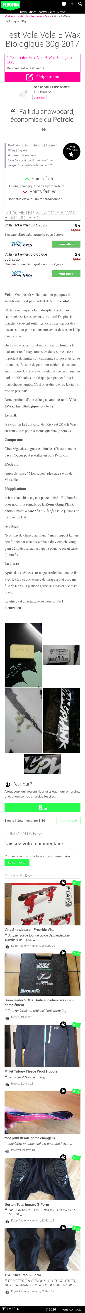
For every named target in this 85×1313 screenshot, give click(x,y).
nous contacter (72, 1309)
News (23, 12)
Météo (61, 12)
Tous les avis (68, 820)
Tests (20, 16)
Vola (48, 16)
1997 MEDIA (11, 1309)
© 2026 (51, 1309)
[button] (72, 3)
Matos (32, 12)
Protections (34, 16)
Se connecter (17, 862)
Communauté (47, 12)
